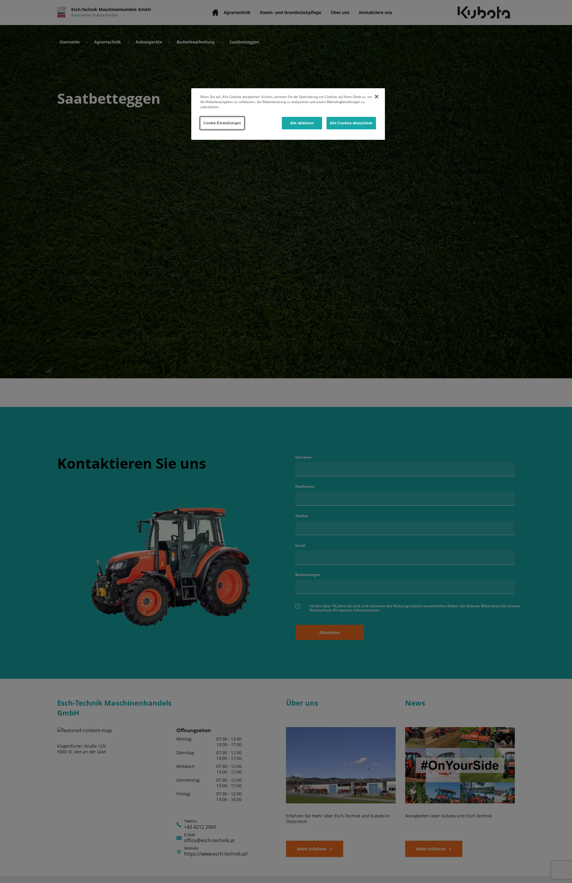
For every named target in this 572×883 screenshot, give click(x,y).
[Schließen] (376, 96)
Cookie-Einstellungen (222, 122)
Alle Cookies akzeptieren (351, 122)
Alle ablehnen (302, 122)
